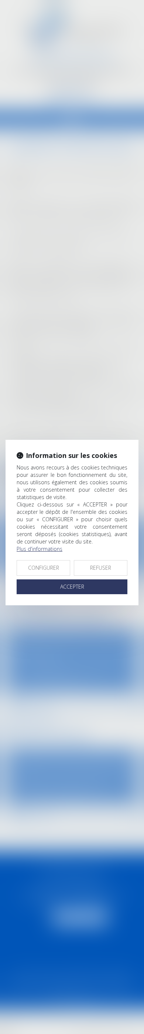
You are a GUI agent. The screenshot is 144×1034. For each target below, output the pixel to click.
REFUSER (100, 567)
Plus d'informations (39, 548)
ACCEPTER (72, 586)
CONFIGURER (43, 567)
